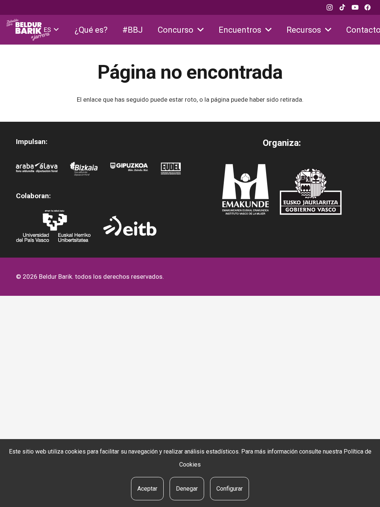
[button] (51, 29)
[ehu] (53, 226)
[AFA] (37, 169)
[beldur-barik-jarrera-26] (28, 30)
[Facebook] (367, 7)
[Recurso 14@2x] (245, 189)
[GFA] (129, 169)
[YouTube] (354, 7)
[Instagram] (329, 7)
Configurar (229, 488)
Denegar (187, 488)
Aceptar (147, 488)
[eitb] (130, 226)
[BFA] (84, 169)
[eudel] (171, 169)
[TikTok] (342, 7)
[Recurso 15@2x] (311, 191)
